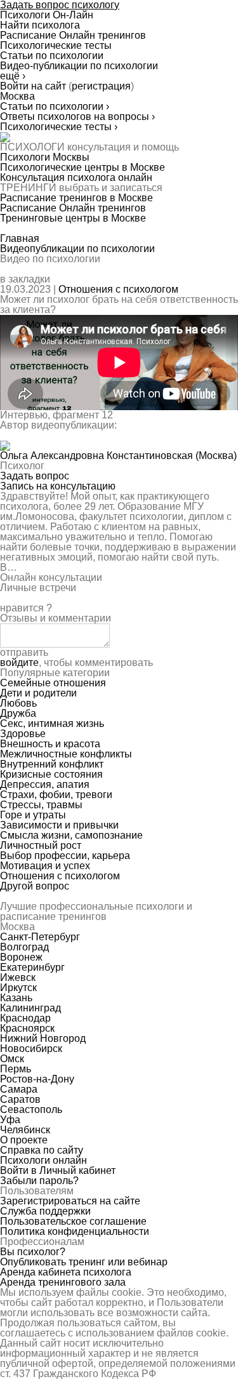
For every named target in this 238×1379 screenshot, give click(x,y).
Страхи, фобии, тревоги (56, 794)
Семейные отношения (53, 682)
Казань (16, 997)
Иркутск (18, 987)
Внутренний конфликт (51, 764)
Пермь (15, 1068)
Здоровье (23, 733)
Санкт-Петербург (40, 936)
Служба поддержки (45, 1211)
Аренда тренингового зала (63, 1282)
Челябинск (25, 1129)
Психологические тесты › (58, 126)
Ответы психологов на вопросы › (77, 116)
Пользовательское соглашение (73, 1221)
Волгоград (24, 947)
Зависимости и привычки (59, 825)
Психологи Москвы (44, 157)
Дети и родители (38, 693)
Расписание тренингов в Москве (76, 197)
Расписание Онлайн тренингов (73, 208)
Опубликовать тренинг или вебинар (84, 1261)
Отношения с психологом (118, 289)
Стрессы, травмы (41, 804)
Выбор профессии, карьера (65, 855)
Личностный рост (40, 845)
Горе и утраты (33, 814)
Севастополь (31, 1109)
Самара (18, 1089)
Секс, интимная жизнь (52, 723)
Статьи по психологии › (54, 106)
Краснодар (25, 1018)
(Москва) (118, 455)
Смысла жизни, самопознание (71, 835)
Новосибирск (31, 1048)
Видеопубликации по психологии (77, 248)
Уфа (10, 1119)
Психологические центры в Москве (82, 167)
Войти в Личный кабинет (58, 1170)
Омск (12, 1058)
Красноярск (27, 1028)
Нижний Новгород (43, 1038)
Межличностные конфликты (66, 754)
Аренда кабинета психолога (65, 1272)
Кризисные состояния (51, 774)
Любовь (18, 703)
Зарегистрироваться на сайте (70, 1201)
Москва (17, 96)
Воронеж (21, 957)
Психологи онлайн (43, 1160)
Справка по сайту (41, 1150)
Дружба (18, 713)
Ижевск (18, 977)
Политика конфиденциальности (74, 1231)
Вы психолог (32, 1251)
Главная (19, 238)
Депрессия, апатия (44, 784)
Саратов (20, 1099)
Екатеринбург (32, 967)
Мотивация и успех (45, 865)
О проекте (24, 1140)
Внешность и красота (50, 743)
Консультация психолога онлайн (76, 177)
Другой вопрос (34, 886)
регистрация (101, 86)
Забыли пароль (39, 1180)
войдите (19, 662)
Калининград (30, 1008)
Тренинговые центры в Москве (73, 218)
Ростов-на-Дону (37, 1079)
